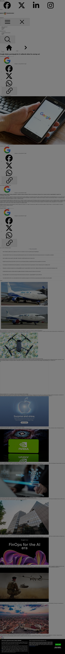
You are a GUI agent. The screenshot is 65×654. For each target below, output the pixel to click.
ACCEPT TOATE (58, 644)
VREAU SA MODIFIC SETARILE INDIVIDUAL (57, 647)
